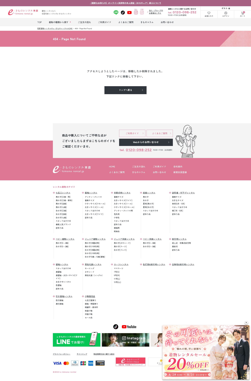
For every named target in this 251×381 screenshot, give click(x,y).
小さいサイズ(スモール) (95, 203)
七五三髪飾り (90, 300)
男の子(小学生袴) (92, 246)
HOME (112, 166)
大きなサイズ (177, 200)
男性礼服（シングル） (94, 275)
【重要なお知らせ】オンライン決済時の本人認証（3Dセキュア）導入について (125, 2)
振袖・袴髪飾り (91, 303)
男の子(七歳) (61, 207)
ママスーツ (118, 268)
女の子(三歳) (61, 210)
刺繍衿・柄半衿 (91, 307)
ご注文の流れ (138, 166)
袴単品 (117, 231)
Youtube (129, 12)
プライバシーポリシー (61, 354)
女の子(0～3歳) (149, 246)
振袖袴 (117, 227)
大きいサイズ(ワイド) (94, 214)
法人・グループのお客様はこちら (156, 11)
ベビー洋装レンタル (152, 239)
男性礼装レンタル (93, 264)
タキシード (89, 271)
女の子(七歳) (61, 217)
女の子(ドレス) (120, 250)
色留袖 (58, 285)
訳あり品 (59, 227)
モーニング (89, 268)
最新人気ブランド (63, 224)
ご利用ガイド (159, 166)
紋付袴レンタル (179, 239)
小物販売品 (90, 296)
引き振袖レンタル (64, 296)
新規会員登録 (180, 172)
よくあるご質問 (117, 172)
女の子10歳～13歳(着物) (95, 256)
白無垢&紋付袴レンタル (183, 264)
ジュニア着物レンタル (95, 239)
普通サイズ (89, 200)
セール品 (88, 317)
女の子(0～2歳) (62, 246)
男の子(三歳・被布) (64, 200)
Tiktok (122, 12)
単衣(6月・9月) (178, 203)
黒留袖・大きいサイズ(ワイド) (66, 277)
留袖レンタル (62, 264)
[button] (246, 322)
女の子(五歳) (61, 214)
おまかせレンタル (63, 281)
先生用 (117, 214)
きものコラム (138, 172)
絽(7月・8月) (177, 210)
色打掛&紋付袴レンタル (154, 264)
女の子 (146, 200)
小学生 (117, 217)
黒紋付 (175, 246)
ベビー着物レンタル (65, 239)
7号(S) (116, 271)
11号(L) (117, 278)
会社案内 (177, 166)
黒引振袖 (59, 303)
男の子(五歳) (61, 203)
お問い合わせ (159, 172)
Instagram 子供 (142, 12)
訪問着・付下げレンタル (183, 192)
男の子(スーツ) (120, 246)
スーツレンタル (121, 264)
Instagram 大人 (136, 12)
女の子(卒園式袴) (92, 250)
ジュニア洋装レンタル (124, 239)
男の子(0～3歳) (149, 243)
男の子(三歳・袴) (63, 196)
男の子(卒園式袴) (92, 243)
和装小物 (88, 310)
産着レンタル (149, 192)
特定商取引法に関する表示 (104, 354)
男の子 (146, 196)
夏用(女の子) (148, 207)
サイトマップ (82, 354)
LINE (116, 12)
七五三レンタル (63, 192)
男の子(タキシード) (122, 243)
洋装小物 (88, 314)
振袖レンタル (91, 192)
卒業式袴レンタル (122, 192)
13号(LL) (117, 282)
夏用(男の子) (148, 203)
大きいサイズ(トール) (94, 207)
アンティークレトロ (93, 196)
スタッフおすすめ (63, 221)
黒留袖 (58, 271)
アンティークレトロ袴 (123, 210)
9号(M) (117, 275)
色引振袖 (59, 300)
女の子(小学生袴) (92, 253)
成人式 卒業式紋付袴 (181, 243)
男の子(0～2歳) (62, 243)
